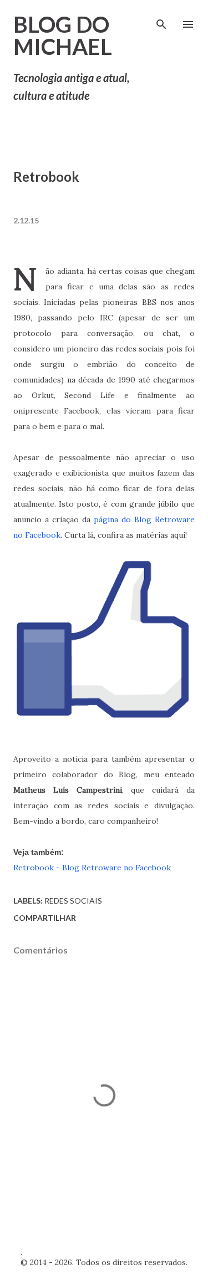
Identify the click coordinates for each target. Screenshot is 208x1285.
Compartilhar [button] (44, 917)
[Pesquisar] (161, 20)
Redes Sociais (73, 900)
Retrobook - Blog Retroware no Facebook (92, 868)
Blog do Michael (62, 35)
